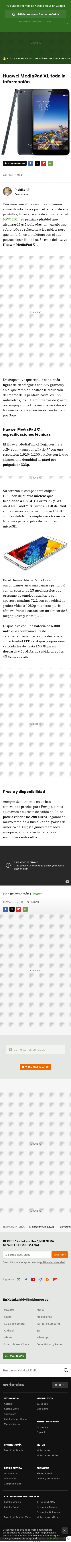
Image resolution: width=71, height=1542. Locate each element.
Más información (56, 1538)
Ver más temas (14, 1355)
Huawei (38, 894)
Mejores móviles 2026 (42, 1226)
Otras (20, 901)
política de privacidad (52, 1262)
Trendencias (11, 1473)
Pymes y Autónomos (48, 1478)
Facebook (30, 163)
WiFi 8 (56, 58)
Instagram (40, 1279)
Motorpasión (44, 1450)
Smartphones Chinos (17, 1344)
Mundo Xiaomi (12, 1424)
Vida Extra (42, 1408)
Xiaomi (8, 1316)
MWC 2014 (11, 219)
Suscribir (60, 1254)
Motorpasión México (48, 1517)
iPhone (8, 1337)
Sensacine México (47, 1507)
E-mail (50, 163)
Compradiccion (12, 1483)
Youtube (33, 1279)
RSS (48, 1279)
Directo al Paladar (14, 1450)
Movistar (9, 1310)
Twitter (37, 163)
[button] (21, 189)
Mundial (29, 58)
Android (9, 1330)
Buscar (66, 1370)
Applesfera (10, 1414)
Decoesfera (10, 1478)
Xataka (8, 1403)
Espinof (41, 1432)
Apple (40, 1310)
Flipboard (43, 163)
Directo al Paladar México (18, 1517)
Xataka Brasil (11, 1507)
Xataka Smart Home (15, 1419)
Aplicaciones (44, 1316)
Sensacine (43, 1427)
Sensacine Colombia (48, 1512)
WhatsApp (43, 1337)
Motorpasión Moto (47, 1455)
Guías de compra (14, 1323)
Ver (37, 1067)
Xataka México (12, 1502)
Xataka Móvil (11, 1408)
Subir (57, 1384)
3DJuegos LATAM (46, 1502)
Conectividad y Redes (49, 1344)
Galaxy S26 (13, 58)
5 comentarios (16, 163)
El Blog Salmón (45, 1473)
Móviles (43, 58)
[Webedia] (14, 1387)
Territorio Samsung (48, 1323)
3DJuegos (42, 1403)
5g (38, 1330)
